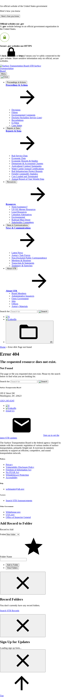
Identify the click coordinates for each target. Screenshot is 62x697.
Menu (3, 74)
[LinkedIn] (11, 319)
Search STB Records (9, 610)
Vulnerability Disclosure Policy (20, 467)
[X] (8, 316)
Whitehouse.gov (13, 512)
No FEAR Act (12, 472)
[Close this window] (23, 583)
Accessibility (11, 477)
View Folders (12, 568)
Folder (3, 534)
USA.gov (10, 514)
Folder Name (6, 556)
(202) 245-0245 (7, 400)
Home (3, 347)
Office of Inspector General (18, 517)
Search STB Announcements (19, 500)
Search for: (5, 311)
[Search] (43, 311)
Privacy (9, 464)
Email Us (10, 411)
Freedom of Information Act (18, 470)
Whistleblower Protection (17, 475)
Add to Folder (12, 565)
